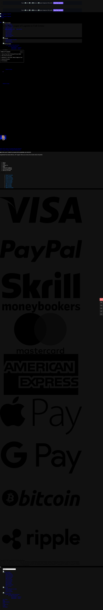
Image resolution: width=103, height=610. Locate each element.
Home (4, 162)
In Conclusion (4, 60)
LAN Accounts (9, 30)
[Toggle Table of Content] (20, 52)
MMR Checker (6, 602)
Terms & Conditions (7, 167)
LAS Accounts (9, 31)
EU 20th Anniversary (13, 595)
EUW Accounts (9, 42)
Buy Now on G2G (58, 3)
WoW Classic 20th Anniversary (13, 594)
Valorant (6, 38)
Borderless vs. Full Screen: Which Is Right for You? (12, 57)
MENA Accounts (9, 35)
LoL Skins (5, 599)
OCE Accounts (9, 27)
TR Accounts (8, 32)
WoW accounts (7, 43)
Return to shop (9, 69)
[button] (5, 607)
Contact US (5, 604)
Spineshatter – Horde (16, 598)
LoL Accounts (7, 22)
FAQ (4, 164)
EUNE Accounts (9, 178)
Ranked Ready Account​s (11, 39)
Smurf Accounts (9, 175)
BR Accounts (9, 185)
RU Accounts (9, 34)
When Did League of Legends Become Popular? (11, 148)
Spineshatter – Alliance (16, 47)
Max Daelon (19, 29)
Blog (1, 22)
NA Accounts (9, 24)
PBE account (8, 36)
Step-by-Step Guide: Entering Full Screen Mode (11, 54)
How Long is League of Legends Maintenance (10, 150)
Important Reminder (6, 59)
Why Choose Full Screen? (7, 55)
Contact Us (5, 165)
